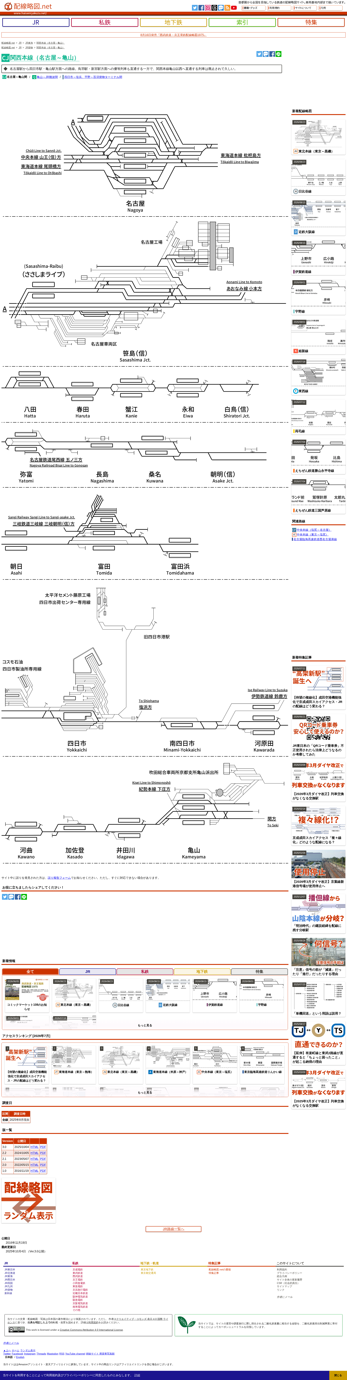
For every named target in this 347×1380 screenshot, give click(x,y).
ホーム (15, 1350)
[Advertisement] (315, 78)
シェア (272, 54)
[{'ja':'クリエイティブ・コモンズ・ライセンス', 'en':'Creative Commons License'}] (17, 1331)
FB (201, 8)
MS (221, 8)
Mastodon (52, 1353)
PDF (43, 1147)
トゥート (266, 54)
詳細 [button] (137, 1375)
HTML (34, 1147)
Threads (41, 1353)
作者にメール (285, 1296)
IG (208, 8)
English (20, 1357)
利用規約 (93, 1322)
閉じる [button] (338, 1375)
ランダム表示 (27, 1350)
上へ (8, 1350)
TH (214, 8)
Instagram (30, 1353)
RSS (227, 8)
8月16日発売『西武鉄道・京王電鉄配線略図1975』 (173, 34)
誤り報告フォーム (59, 877)
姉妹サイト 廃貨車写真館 (100, 1353)
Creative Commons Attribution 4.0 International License (91, 1329)
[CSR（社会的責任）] (187, 1333)
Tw (195, 8)
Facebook (17, 1353)
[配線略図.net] (28, 6)
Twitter (7, 1353)
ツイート (259, 54)
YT (234, 8)
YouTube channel (75, 1353)
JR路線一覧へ (173, 1229)
